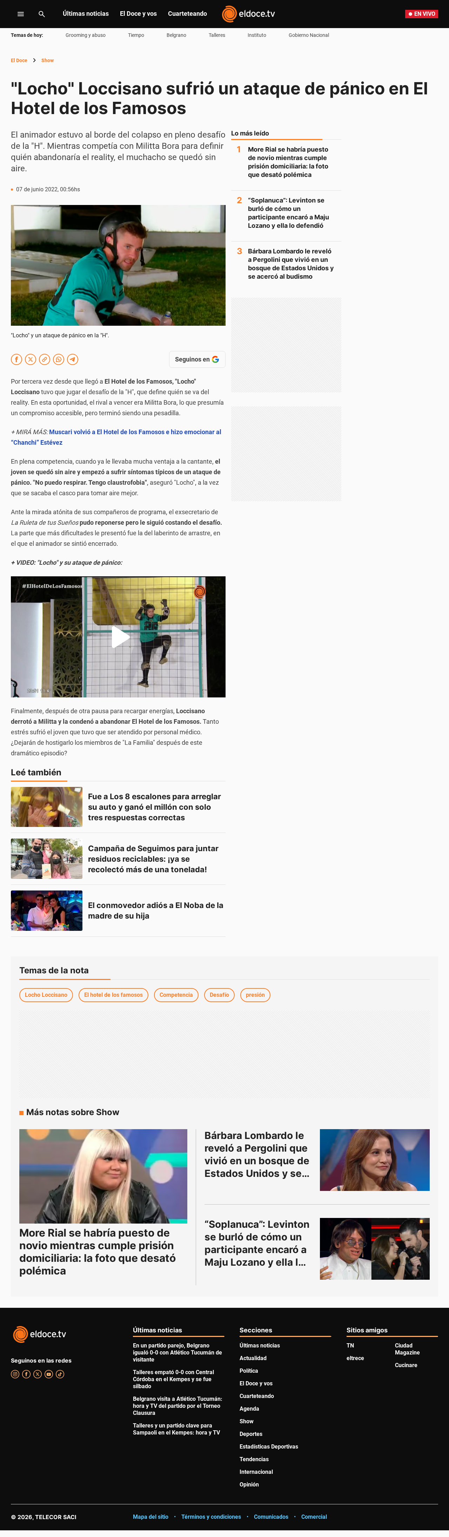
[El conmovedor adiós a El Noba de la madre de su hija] (46, 910)
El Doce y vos (138, 13)
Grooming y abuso (86, 35)
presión (255, 995)
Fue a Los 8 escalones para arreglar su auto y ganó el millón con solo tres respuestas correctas (155, 807)
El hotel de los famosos (113, 995)
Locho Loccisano (46, 995)
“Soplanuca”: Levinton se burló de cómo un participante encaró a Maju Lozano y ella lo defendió (288, 213)
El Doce (19, 60)
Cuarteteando (187, 13)
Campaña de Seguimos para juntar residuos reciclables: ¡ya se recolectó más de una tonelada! (154, 859)
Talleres (217, 35)
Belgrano (176, 35)
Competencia (176, 995)
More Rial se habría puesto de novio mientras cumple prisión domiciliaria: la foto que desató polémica (288, 162)
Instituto (257, 35)
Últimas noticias (86, 13)
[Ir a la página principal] (248, 14)
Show (47, 60)
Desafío (219, 995)
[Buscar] (42, 14)
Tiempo (136, 35)
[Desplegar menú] (15, 14)
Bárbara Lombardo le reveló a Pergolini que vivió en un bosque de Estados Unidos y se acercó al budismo (291, 263)
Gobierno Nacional (309, 35)
